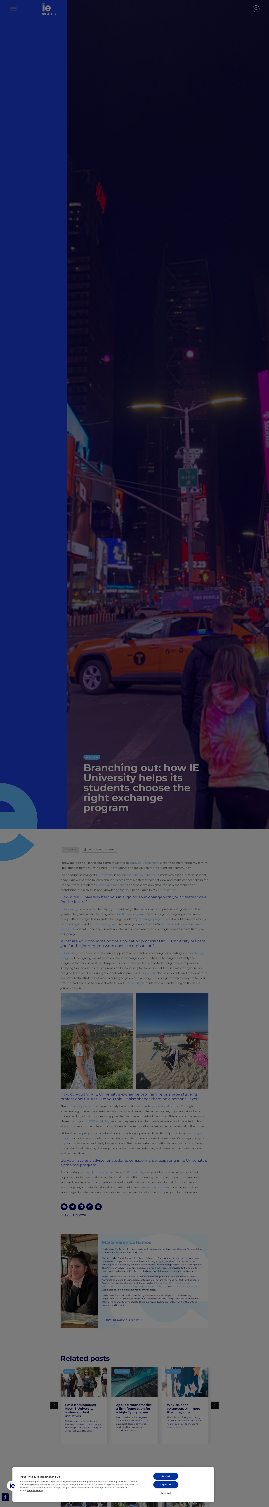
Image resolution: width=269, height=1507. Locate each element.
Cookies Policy (35, 1490)
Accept (165, 1476)
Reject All (166, 1484)
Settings (166, 1493)
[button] (12, 1486)
